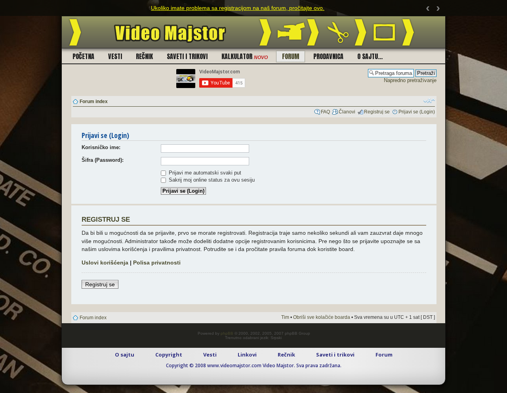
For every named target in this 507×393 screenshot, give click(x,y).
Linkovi (247, 354)
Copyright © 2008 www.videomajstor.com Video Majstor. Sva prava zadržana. (253, 365)
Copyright (168, 354)
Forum (290, 56)
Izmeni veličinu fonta (429, 100)
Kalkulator (244, 56)
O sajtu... (370, 56)
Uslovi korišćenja (105, 262)
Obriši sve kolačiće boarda (321, 317)
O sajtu (124, 354)
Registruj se (377, 112)
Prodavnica (328, 56)
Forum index (94, 101)
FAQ (325, 112)
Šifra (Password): (103, 160)
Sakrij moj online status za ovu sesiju (211, 180)
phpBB (227, 333)
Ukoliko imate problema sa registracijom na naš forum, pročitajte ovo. (237, 8)
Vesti (115, 56)
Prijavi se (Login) (416, 112)
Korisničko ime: (101, 147)
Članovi (347, 112)
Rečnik (144, 56)
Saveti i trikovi (187, 56)
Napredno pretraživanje (410, 80)
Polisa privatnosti (157, 262)
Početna (83, 56)
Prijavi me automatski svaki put (204, 173)
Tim (285, 317)
